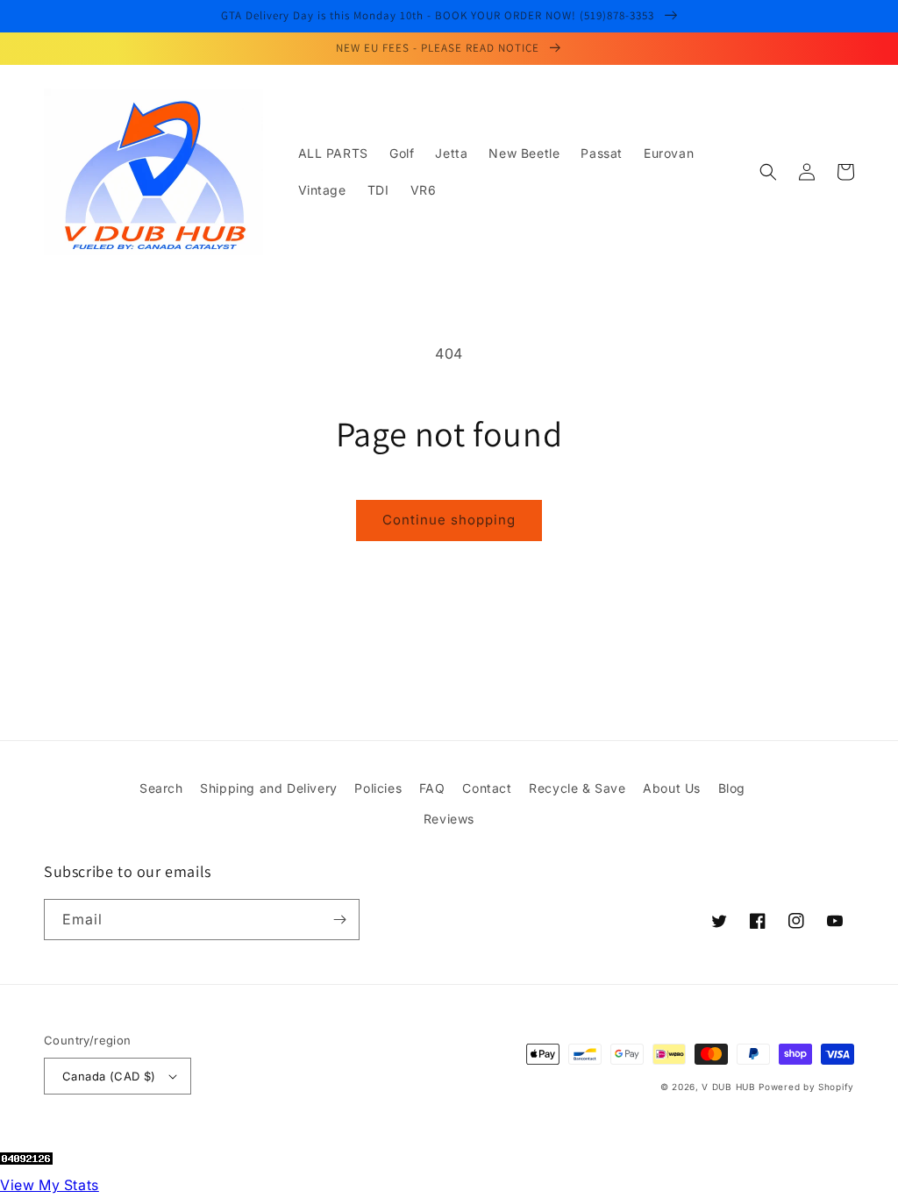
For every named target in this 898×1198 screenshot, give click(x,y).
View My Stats (49, 1185)
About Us (672, 788)
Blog (731, 788)
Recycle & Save (577, 788)
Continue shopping (449, 519)
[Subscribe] (339, 919)
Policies (378, 788)
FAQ (432, 788)
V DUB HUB (728, 1086)
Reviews (449, 818)
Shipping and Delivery (269, 788)
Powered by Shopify (806, 1086)
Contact (486, 788)
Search (161, 788)
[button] (768, 172)
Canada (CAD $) (109, 1076)
